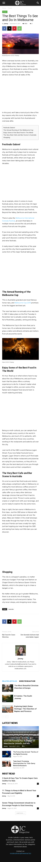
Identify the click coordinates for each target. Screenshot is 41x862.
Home (4, 8)
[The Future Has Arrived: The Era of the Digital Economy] (6, 754)
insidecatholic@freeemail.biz (20, 853)
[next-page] (7, 716)
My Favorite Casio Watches (8, 636)
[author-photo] (20, 656)
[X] (9, 28)
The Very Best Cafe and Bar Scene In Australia (19, 135)
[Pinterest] (14, 28)
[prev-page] (3, 716)
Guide (4, 711)
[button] (3, 3)
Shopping (6, 137)
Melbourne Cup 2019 (23, 303)
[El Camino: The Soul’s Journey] (7, 698)
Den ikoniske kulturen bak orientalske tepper (30, 636)
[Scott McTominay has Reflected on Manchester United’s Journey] (20, 737)
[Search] (38, 3)
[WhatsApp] (19, 28)
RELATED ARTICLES (9, 681)
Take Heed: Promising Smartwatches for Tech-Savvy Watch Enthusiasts (24, 763)
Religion (5, 691)
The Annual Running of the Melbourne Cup (18, 130)
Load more (20, 813)
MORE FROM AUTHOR (27, 681)
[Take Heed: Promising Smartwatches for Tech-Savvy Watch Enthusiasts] (6, 763)
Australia (11, 609)
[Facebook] (4, 28)
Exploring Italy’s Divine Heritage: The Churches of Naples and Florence (25, 708)
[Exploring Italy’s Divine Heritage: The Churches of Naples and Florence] (7, 709)
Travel (10, 8)
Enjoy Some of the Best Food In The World (18, 132)
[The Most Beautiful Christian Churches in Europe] (7, 688)
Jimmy (6, 23)
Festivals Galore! (9, 127)
